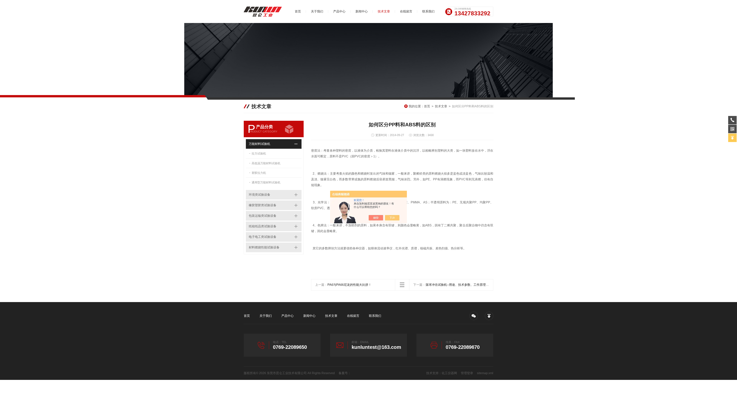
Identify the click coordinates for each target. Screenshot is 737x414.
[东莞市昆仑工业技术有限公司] (264, 11)
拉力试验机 (259, 153)
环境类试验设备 (259, 194)
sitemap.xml (485, 373)
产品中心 (339, 11)
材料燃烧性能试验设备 (264, 247)
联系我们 (428, 11)
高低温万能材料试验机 (266, 163)
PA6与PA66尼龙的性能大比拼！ (349, 284)
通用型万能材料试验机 (266, 182)
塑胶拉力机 (259, 172)
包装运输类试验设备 (262, 215)
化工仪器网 (449, 373)
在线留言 (406, 11)
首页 (298, 11)
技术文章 (384, 11)
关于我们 (317, 11)
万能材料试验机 (259, 143)
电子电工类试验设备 (262, 236)
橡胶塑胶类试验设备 (262, 205)
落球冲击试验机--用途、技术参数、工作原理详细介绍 (462, 284)
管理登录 (467, 373)
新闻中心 (361, 11)
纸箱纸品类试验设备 (262, 226)
